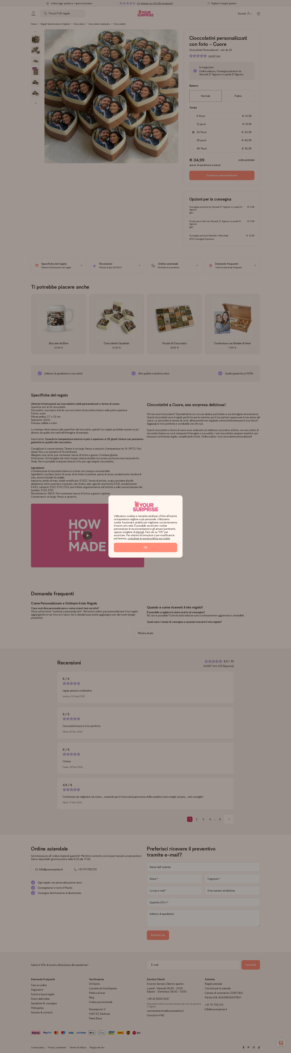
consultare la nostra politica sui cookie (149, 538)
